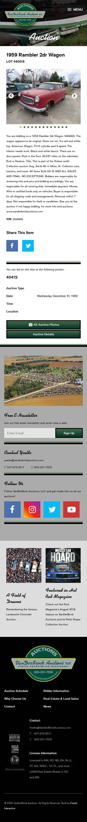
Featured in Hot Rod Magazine (61, 593)
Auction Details (43, 334)
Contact (9, 706)
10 (55, 127)
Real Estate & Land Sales (61, 698)
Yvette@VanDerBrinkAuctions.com (50, 727)
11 (59, 127)
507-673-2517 (15, 467)
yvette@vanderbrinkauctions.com (24, 460)
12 (62, 127)
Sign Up (69, 433)
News (47, 706)
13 (66, 127)
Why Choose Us (15, 698)
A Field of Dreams (16, 598)
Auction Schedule (16, 691)
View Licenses (14, 769)
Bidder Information (56, 691)
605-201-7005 (43, 467)
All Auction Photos (44, 325)
